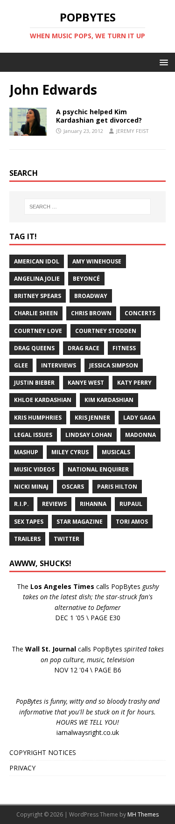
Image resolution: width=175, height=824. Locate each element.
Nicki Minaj (31, 487)
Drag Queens (34, 348)
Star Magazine (79, 522)
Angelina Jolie (37, 279)
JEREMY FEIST (132, 130)
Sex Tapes (28, 522)
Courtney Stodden (105, 331)
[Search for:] (87, 207)
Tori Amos (132, 522)
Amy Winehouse (96, 261)
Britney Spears (37, 296)
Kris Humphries (38, 418)
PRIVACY (22, 767)
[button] (162, 62)
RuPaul (130, 504)
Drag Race (83, 348)
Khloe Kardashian (42, 400)
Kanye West (86, 383)
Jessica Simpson (113, 365)
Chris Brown (91, 313)
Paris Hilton (117, 487)
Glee (21, 365)
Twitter (66, 539)
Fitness (124, 348)
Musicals (116, 452)
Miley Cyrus (70, 452)
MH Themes (143, 814)
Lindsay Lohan (88, 435)
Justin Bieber (34, 383)
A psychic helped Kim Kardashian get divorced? (99, 116)
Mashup (26, 452)
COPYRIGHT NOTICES (42, 752)
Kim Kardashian (108, 400)
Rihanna (93, 504)
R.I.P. (21, 504)
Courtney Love (38, 331)
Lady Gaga (139, 418)
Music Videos (34, 469)
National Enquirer (98, 469)
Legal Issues (33, 435)
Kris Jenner (92, 418)
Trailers (27, 539)
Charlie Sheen (36, 313)
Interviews (58, 365)
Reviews (54, 504)
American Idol (36, 261)
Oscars (73, 487)
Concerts (140, 313)
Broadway (90, 296)
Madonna (140, 435)
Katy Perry (134, 383)
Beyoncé (86, 279)
